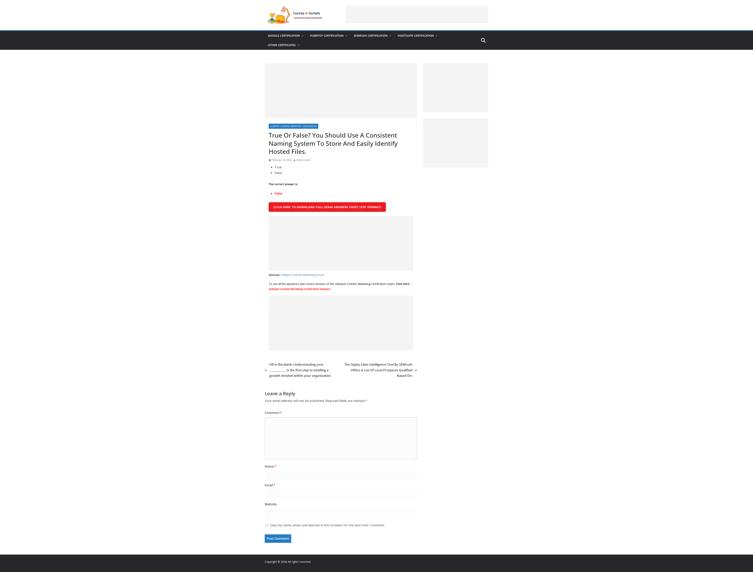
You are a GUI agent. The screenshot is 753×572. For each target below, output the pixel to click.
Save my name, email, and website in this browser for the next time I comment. (327, 525)
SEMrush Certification (370, 35)
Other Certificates (282, 45)
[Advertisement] (417, 14)
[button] (302, 35)
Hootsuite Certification (416, 35)
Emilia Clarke (303, 160)
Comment (273, 413)
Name (270, 466)
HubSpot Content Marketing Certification (293, 126)
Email (270, 485)
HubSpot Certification (327, 35)
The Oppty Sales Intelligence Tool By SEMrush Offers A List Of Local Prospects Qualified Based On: (378, 370)
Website (271, 504)
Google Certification (284, 35)
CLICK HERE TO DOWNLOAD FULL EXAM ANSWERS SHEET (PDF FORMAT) (327, 207)
